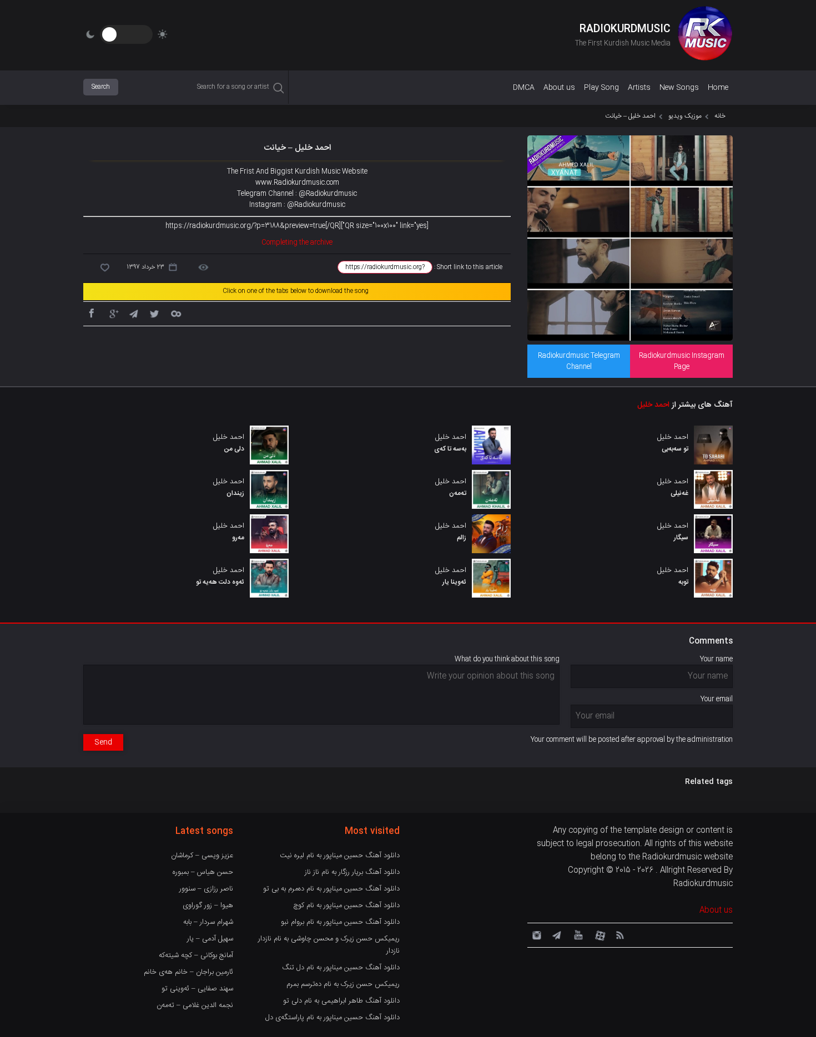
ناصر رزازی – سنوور (206, 889)
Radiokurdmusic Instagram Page (681, 361)
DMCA (524, 88)
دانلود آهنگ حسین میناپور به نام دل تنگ (341, 968)
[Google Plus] (112, 313)
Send (103, 742)
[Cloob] (175, 313)
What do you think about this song (507, 659)
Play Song (601, 88)
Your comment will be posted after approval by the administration (632, 739)
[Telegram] (133, 313)
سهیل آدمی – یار (210, 939)
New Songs (679, 88)
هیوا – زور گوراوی (208, 905)
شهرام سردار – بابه (208, 922)
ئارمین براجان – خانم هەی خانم (188, 972)
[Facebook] (91, 313)
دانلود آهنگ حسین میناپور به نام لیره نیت (340, 855)
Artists (639, 88)
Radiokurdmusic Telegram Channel (579, 361)
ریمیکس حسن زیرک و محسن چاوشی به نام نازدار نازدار (329, 945)
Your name (716, 659)
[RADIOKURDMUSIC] (705, 35)
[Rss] (619, 934)
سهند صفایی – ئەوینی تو (197, 989)
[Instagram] (535, 934)
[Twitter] (154, 313)
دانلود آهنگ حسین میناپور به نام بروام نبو (340, 922)
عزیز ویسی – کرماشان (202, 855)
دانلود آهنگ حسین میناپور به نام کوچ (346, 905)
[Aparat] (598, 934)
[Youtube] (577, 934)
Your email (717, 699)
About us (559, 88)
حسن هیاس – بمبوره (203, 872)
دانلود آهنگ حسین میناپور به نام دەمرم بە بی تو (331, 889)
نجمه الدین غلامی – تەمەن (195, 1005)
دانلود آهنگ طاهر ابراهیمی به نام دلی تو (341, 1001)
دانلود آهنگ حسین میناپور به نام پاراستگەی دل (332, 1017)
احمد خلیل (653, 405)
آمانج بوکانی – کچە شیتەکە (196, 955)
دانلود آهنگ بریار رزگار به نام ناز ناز (352, 872)
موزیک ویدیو (685, 116)
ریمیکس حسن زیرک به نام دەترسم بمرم (343, 984)
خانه (720, 116)
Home (718, 88)
